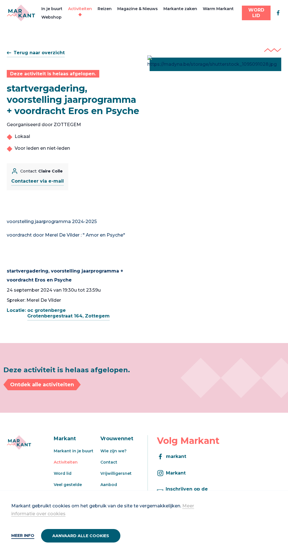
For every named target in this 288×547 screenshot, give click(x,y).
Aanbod (108, 484)
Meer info (22, 535)
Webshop (51, 17)
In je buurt (51, 8)
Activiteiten (80, 8)
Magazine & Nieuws (137, 8)
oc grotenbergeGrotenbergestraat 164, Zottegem (68, 313)
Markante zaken (180, 8)
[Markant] (21, 12)
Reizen (105, 8)
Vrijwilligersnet (116, 473)
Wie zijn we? (113, 450)
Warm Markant (218, 8)
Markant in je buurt (73, 450)
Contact (108, 462)
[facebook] (278, 13)
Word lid (62, 473)
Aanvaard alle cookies (80, 535)
